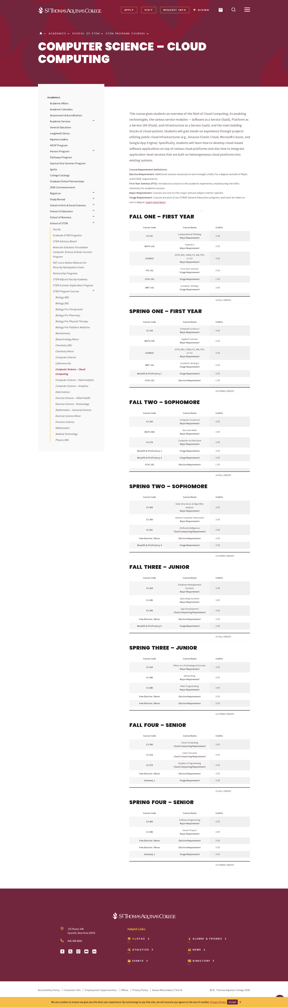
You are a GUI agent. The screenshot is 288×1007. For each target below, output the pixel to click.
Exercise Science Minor (68, 416)
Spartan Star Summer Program (68, 163)
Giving (203, 10)
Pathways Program (61, 157)
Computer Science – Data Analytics (74, 380)
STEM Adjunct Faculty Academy (70, 279)
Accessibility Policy (49, 990)
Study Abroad (57, 199)
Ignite (53, 169)
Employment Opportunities (101, 990)
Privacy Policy (140, 990)
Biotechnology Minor (67, 339)
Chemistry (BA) (63, 345)
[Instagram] (78, 952)
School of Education (61, 211)
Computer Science (65, 357)
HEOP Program (59, 145)
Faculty (56, 229)
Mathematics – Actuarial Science (73, 410)
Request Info (175, 10)
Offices (124, 990)
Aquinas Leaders (59, 139)
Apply (129, 10)
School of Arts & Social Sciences (68, 205)
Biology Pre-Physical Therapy (71, 321)
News (197, 949)
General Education (60, 127)
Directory (201, 961)
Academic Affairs (59, 103)
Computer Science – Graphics (71, 386)
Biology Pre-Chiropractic (69, 309)
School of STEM (59, 223)
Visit (148, 10)
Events (138, 961)
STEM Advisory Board (64, 241)
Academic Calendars (61, 109)
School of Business (60, 217)
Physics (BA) (62, 440)
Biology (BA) (62, 297)
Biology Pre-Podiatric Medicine (72, 327)
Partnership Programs (65, 273)
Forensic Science (64, 422)
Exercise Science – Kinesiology (72, 404)
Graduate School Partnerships (67, 181)
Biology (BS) (62, 303)
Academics (53, 97)
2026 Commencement (62, 187)
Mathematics (62, 428)
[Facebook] (62, 952)
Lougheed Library (60, 133)
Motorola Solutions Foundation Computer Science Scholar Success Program (72, 252)
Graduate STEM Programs (67, 235)
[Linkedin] (94, 952)
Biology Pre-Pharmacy (67, 315)
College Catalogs (60, 175)
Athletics (140, 949)
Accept (232, 1002)
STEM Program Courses (66, 291)
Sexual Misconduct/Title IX (167, 990)
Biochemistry (62, 333)
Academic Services (60, 121)
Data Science (62, 392)
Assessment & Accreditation (66, 115)
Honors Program (59, 151)
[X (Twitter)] (70, 952)
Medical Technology (66, 434)
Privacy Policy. (218, 1002)
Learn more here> (156, 202)
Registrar (55, 193)
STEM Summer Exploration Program (73, 285)
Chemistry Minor (64, 351)
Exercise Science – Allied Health (72, 398)
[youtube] (86, 952)
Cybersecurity (63, 363)
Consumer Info (72, 990)
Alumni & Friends (207, 938)
